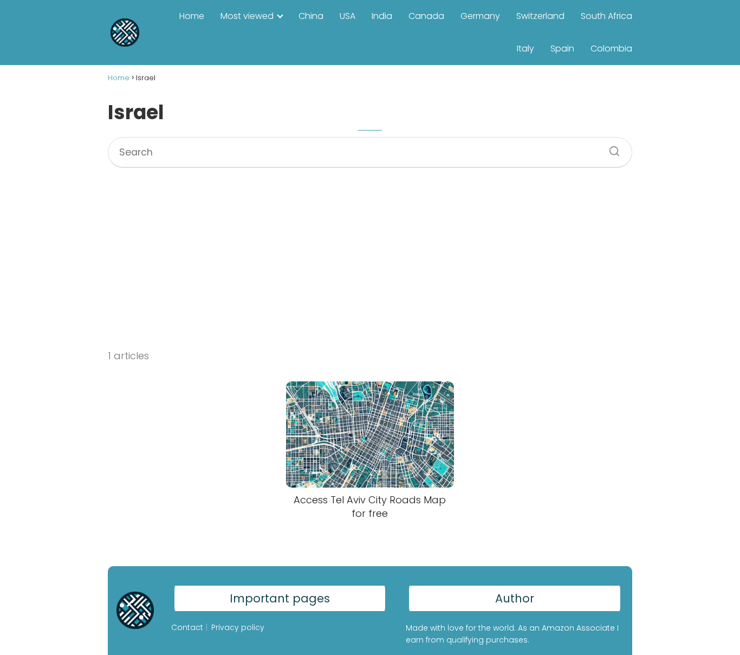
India (382, 16)
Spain (562, 48)
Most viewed (247, 16)
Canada (426, 16)
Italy (525, 48)
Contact (187, 627)
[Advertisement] (370, 249)
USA (347, 16)
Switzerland (540, 16)
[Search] (610, 148)
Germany (480, 16)
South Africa (606, 16)
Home (191, 16)
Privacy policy (237, 627)
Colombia (611, 48)
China (310, 16)
